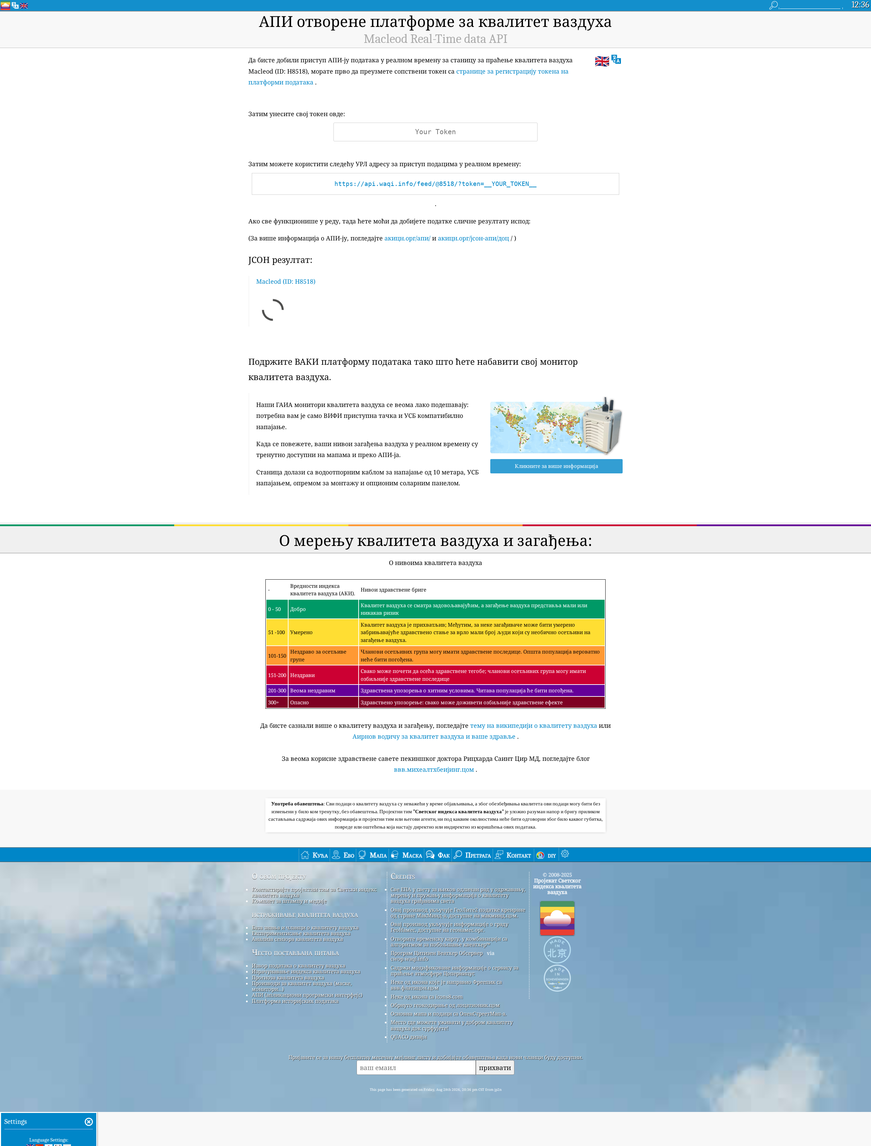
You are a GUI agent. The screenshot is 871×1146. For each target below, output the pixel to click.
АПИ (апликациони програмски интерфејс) (307, 994)
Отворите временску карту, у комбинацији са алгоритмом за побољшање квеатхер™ (449, 941)
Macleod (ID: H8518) (285, 281)
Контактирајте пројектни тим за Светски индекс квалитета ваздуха (314, 892)
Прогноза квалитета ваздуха (288, 977)
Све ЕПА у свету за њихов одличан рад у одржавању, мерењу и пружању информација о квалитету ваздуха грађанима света (458, 895)
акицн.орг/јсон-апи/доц (473, 238)
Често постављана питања (295, 952)
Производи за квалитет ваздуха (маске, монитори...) (302, 986)
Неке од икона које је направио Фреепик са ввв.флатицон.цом (446, 984)
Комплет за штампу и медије (289, 900)
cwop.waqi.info (409, 958)
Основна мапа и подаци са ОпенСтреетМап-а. (449, 1013)
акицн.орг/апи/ (407, 238)
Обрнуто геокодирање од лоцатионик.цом (445, 1005)
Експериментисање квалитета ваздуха (301, 933)
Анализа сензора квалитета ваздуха (297, 939)
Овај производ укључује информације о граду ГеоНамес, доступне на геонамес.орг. (449, 927)
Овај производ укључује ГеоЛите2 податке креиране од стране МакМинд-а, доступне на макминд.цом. (458, 912)
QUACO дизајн (409, 1036)
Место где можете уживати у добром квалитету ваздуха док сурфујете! (452, 1025)
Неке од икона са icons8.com (427, 996)
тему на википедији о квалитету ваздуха (533, 725)
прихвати (495, 1067)
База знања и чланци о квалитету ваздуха (305, 927)
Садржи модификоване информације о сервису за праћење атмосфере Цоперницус (455, 970)
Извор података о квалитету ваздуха (298, 965)
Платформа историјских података (295, 1001)
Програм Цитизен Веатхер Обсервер (437, 952)
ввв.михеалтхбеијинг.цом (434, 769)
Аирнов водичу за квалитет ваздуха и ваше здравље (433, 736)
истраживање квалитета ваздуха (305, 914)
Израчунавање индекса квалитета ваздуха (306, 971)
